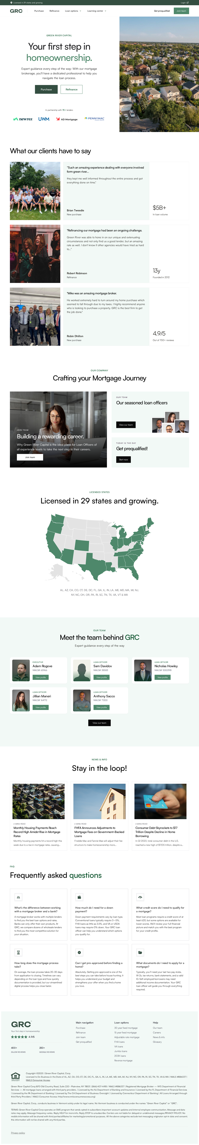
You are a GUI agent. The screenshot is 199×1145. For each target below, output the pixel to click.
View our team (126, 424)
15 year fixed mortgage (125, 1032)
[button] (73, 11)
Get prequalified (162, 10)
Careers (157, 1032)
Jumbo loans (120, 1051)
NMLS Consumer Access (38, 1080)
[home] (16, 11)
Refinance (54, 10)
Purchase (39, 10)
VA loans (118, 1046)
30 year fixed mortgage (126, 1027)
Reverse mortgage (123, 1060)
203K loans (120, 1055)
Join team (181, 10)
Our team (157, 1027)
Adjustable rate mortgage (126, 1037)
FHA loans (119, 1041)
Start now (123, 459)
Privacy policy (18, 1132)
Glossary (157, 1041)
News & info (159, 1037)
